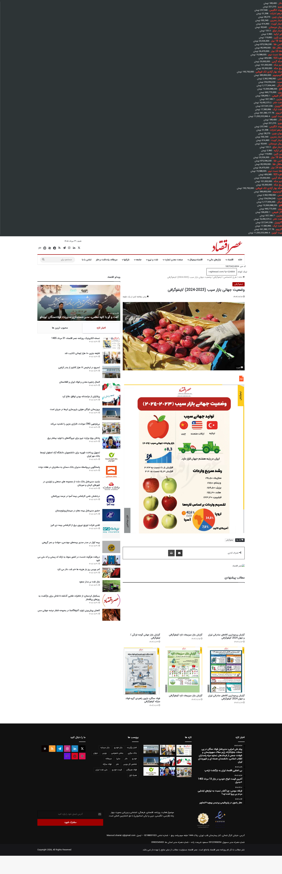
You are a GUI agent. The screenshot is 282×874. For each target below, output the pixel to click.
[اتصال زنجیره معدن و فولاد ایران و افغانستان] (111, 386)
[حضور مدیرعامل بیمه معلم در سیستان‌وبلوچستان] (111, 515)
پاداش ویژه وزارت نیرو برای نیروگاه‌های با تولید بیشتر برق (73, 438)
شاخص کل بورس (130, 764)
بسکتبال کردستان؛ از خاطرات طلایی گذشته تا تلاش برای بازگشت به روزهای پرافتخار (69, 597)
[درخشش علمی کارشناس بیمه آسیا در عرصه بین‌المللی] (111, 500)
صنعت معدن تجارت (174, 259)
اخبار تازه (101, 328)
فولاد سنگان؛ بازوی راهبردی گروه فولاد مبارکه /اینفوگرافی (142, 700)
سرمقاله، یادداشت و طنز (107, 259)
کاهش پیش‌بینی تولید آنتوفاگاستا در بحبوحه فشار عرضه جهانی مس (69, 610)
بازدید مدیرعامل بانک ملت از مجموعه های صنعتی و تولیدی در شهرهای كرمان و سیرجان (71, 483)
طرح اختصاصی (230, 277)
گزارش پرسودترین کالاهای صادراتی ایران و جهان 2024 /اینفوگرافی (226, 636)
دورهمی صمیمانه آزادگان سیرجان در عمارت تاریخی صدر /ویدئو (82, 317)
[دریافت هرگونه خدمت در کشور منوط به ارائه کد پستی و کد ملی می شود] (111, 560)
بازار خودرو (118, 747)
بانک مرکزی (132, 753)
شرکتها (126, 259)
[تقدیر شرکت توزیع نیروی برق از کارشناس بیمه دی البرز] (111, 531)
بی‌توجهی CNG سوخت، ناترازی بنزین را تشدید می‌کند (75, 424)
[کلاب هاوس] (39, 248)
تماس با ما (86, 259)
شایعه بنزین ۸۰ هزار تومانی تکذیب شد (82, 353)
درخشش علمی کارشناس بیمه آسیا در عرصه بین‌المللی (75, 496)
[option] (78, 303)
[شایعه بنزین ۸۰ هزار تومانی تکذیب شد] (111, 358)
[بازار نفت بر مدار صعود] (111, 586)
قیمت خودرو (117, 769)
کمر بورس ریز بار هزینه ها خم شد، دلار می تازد (78, 569)
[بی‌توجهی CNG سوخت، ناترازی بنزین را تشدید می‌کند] (111, 428)
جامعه (138, 259)
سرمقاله (109, 758)
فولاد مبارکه (107, 764)
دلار (126, 758)
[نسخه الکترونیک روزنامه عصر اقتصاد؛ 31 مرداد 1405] (111, 343)
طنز (117, 764)
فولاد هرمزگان (131, 769)
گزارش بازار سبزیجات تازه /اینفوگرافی (185, 635)
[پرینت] (171, 553)
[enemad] (220, 828)
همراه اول (133, 775)
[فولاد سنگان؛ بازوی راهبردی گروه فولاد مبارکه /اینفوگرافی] (141, 671)
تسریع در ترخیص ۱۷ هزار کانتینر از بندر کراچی (79, 367)
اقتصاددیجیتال (196, 259)
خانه (240, 259)
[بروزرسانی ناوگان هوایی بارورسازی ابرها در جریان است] (111, 414)
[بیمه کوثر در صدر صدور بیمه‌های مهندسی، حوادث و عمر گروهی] (111, 547)
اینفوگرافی (217, 277)
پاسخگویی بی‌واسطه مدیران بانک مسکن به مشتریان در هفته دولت (69, 467)
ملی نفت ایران (101, 769)
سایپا (118, 758)
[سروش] (54, 248)
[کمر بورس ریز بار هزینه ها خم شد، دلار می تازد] (111, 573)
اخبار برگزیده (132, 747)
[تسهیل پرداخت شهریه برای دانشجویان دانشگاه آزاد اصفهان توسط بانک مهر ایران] (111, 457)
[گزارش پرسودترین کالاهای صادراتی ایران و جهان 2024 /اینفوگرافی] (226, 609)
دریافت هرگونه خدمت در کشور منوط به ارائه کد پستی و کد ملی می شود (69, 558)
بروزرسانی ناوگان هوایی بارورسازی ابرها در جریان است (75, 409)
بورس (104, 753)
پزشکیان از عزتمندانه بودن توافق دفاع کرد (81, 396)
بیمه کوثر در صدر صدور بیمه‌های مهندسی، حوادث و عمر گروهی (71, 542)
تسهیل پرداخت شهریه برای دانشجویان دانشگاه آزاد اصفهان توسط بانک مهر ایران (70, 454)
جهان (95, 753)
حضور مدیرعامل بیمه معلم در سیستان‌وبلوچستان (77, 510)
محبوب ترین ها (60, 328)
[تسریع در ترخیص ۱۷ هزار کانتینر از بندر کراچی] (111, 372)
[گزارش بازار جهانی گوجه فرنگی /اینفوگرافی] (141, 609)
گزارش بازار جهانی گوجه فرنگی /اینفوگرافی (145, 636)
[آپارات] (49, 248)
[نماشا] (44, 248)
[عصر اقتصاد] (227, 246)
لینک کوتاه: (242, 272)
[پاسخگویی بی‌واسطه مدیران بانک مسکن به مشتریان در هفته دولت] (111, 471)
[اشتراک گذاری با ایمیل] (179, 553)
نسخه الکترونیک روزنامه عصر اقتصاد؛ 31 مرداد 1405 (75, 338)
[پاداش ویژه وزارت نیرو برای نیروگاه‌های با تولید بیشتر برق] (111, 442)
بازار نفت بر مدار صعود (89, 582)
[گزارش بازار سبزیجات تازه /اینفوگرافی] (183, 609)
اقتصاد (230, 259)
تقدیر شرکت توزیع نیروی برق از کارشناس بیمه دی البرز (75, 525)
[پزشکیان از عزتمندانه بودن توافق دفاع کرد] (111, 400)
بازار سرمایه (105, 747)
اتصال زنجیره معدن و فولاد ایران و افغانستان (79, 382)
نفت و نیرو (153, 259)
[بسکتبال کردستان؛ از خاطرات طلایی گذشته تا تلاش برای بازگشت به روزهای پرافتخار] (111, 600)
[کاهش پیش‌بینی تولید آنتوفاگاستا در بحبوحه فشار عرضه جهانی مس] (111, 615)
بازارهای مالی (215, 259)
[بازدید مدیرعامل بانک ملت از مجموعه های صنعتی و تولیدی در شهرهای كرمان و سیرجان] (111, 486)
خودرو (134, 758)
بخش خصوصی (117, 753)
